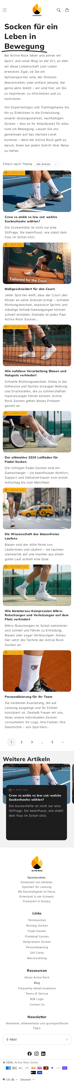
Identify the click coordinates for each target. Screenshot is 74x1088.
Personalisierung (37, 947)
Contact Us (37, 1004)
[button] (5, 10)
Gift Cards (37, 952)
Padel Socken (37, 931)
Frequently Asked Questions (37, 988)
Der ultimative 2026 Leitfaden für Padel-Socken (31, 459)
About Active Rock (36, 977)
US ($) (10, 1079)
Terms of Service (37, 993)
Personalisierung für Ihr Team (28, 697)
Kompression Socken (37, 941)
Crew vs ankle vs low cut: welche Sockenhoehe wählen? (31, 219)
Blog (37, 982)
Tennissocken (37, 920)
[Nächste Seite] (62, 742)
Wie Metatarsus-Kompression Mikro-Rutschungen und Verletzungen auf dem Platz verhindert (37, 615)
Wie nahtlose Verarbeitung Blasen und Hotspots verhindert (35, 373)
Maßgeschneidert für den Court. (30, 289)
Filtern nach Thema (17, 164)
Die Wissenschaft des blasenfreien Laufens (32, 536)
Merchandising (37, 958)
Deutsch (25, 1079)
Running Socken (37, 925)
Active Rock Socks (26, 1062)
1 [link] (11, 742)
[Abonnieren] (67, 1039)
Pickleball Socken (37, 936)
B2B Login (37, 999)
